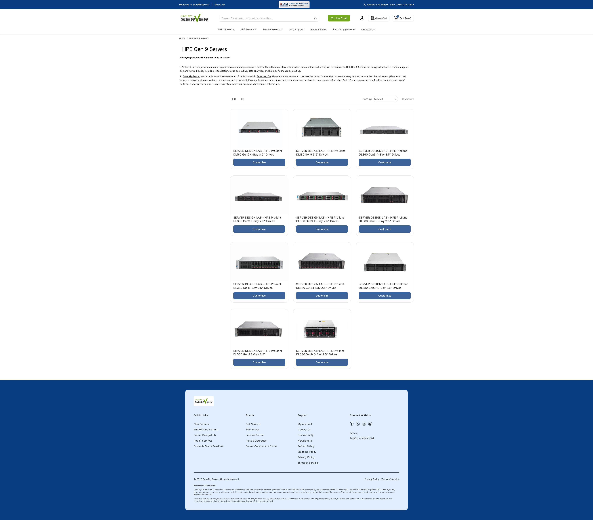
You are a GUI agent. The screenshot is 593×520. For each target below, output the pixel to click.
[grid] (233, 98)
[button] (403, 18)
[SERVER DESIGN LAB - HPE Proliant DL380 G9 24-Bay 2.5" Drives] (322, 261)
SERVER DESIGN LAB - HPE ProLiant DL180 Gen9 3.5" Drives (320, 152)
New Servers (201, 424)
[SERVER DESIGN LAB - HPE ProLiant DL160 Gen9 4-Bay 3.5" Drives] (259, 128)
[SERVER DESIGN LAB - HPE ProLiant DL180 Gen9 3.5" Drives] (322, 128)
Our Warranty (306, 435)
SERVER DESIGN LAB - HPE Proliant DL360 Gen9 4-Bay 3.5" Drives (383, 152)
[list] (242, 98)
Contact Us (304, 429)
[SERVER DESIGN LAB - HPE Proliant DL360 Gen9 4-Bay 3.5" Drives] (385, 128)
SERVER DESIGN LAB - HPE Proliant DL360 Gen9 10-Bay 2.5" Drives (320, 219)
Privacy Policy (306, 457)
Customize (259, 162)
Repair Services (203, 440)
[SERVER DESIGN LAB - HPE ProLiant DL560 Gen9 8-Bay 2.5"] (259, 328)
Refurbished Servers (206, 429)
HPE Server (252, 429)
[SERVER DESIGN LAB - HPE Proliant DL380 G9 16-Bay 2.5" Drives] (259, 261)
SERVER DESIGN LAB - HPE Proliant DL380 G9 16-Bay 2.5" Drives (257, 285)
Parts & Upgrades (256, 440)
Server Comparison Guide (261, 446)
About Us (220, 4)
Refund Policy (306, 446)
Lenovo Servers (255, 435)
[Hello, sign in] (362, 18)
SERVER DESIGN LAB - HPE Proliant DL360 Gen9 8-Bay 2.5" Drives (257, 219)
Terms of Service (308, 462)
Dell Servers (253, 424)
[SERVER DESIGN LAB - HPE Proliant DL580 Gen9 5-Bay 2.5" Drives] (322, 328)
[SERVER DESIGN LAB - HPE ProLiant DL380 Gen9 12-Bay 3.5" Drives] (385, 261)
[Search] (315, 18)
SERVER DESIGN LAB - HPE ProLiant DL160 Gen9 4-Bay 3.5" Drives (257, 152)
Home (182, 38)
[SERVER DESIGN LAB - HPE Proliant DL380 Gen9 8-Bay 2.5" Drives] (385, 195)
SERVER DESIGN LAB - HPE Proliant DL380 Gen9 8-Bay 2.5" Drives (383, 219)
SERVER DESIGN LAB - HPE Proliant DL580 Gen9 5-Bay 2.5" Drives (320, 352)
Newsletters (305, 440)
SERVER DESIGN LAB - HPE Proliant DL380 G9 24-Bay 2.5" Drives (320, 285)
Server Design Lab (205, 435)
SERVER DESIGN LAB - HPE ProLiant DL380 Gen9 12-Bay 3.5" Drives (383, 285)
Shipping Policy (307, 451)
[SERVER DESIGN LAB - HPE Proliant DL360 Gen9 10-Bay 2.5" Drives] (322, 195)
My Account (305, 424)
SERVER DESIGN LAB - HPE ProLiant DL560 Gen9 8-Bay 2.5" (257, 352)
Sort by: (367, 98)
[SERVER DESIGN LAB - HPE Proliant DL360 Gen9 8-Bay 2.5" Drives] (259, 195)
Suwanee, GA (264, 76)
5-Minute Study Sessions (208, 446)
